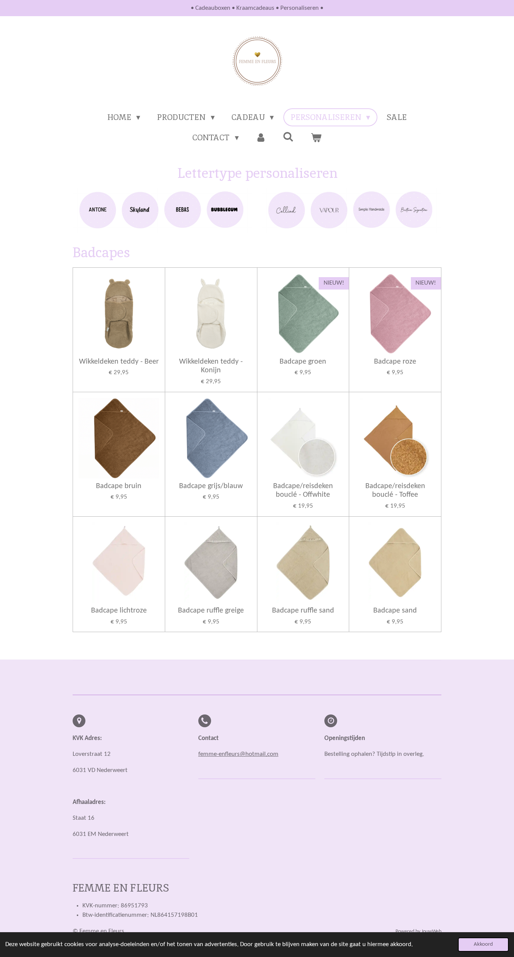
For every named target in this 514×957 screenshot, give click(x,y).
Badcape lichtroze (119, 610)
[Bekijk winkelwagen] (316, 137)
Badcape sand (395, 610)
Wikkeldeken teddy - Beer (119, 362)
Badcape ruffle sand (303, 610)
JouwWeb (431, 931)
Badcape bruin (118, 486)
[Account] (261, 137)
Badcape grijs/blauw (211, 486)
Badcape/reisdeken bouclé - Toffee (395, 490)
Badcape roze (395, 362)
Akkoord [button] (483, 944)
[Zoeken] (288, 136)
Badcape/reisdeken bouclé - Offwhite (303, 490)
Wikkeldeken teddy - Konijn (211, 366)
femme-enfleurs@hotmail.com (238, 754)
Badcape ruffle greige (211, 610)
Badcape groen (303, 362)
